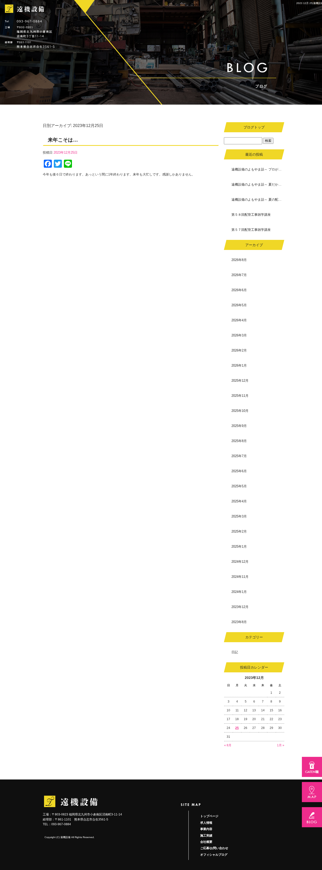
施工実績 (206, 835)
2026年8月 (239, 260)
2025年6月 (239, 471)
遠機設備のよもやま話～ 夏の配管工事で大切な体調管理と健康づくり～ (257, 199)
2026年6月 (239, 290)
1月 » (280, 745)
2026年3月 (239, 335)
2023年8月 (239, 622)
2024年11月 (240, 577)
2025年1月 (239, 546)
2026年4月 (239, 320)
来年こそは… (63, 140)
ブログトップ (254, 127)
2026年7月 (239, 275)
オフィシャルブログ (213, 854)
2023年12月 (240, 607)
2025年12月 (240, 380)
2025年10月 (240, 411)
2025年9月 (239, 426)
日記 (234, 652)
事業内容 (206, 829)
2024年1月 (239, 592)
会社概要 (206, 842)
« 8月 (227, 745)
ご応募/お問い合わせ (214, 848)
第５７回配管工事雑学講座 (251, 230)
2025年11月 (240, 396)
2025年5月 (239, 486)
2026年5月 (239, 305)
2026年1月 (239, 365)
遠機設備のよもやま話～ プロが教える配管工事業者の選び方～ (257, 169)
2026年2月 (239, 350)
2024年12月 (240, 561)
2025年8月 (239, 441)
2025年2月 (239, 531)
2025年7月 (239, 456)
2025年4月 (239, 501)
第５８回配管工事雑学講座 (251, 214)
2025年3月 (239, 516)
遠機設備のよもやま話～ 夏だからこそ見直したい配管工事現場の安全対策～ (257, 184)
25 (237, 728)
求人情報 (206, 822)
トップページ (209, 816)
